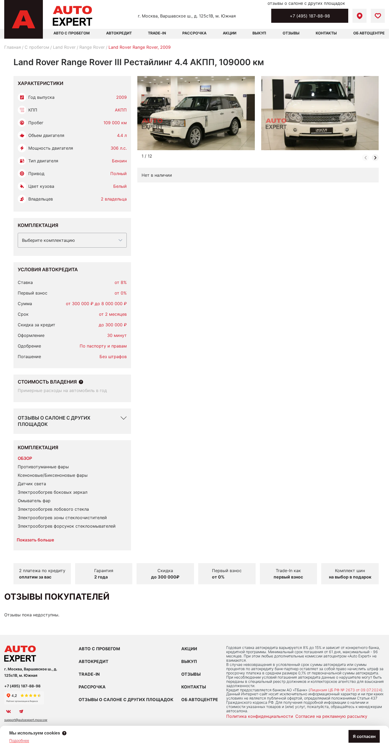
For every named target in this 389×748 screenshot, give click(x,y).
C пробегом (37, 47)
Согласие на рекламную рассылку (331, 716)
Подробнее (19, 740)
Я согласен (364, 736)
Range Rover (92, 47)
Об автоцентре (369, 33)
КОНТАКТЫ (193, 686)
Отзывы (291, 33)
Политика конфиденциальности (259, 716)
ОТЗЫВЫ (191, 674)
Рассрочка (194, 33)
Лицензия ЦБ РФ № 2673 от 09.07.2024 (345, 690)
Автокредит (119, 33)
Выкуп (259, 33)
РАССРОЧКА (92, 686)
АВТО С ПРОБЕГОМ (71, 33)
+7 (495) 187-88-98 (310, 16)
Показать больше (35, 539)
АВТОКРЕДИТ (93, 661)
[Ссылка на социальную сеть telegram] (21, 711)
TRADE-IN (89, 674)
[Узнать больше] (81, 382)
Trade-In (157, 33)
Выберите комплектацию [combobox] (48, 240)
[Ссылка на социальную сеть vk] (8, 711)
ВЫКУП (189, 661)
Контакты (326, 33)
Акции (229, 33)
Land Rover (64, 47)
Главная (12, 47)
